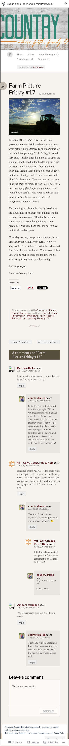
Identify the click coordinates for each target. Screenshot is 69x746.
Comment (48, 710)
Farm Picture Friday (35, 315)
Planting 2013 (44, 318)
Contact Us (44, 59)
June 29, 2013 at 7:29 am (28, 607)
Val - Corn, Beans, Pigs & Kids (35, 462)
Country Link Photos (46, 310)
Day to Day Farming (21, 313)
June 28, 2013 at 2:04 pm (39, 400)
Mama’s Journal (25, 59)
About (31, 54)
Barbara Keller (26, 367)
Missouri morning (27, 318)
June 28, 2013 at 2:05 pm (39, 509)
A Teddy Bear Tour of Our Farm (49, 342)
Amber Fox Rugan (28, 604)
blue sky (47, 313)
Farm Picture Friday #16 (21, 342)
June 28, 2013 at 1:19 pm (28, 465)
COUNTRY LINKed (34, 29)
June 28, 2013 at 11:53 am (29, 370)
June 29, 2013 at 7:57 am (39, 637)
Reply (21, 385)
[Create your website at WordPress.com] (34, 4)
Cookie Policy (59, 733)
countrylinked (48, 93)
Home (20, 54)
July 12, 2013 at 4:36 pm (44, 546)
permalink (38, 67)
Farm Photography (49, 54)
